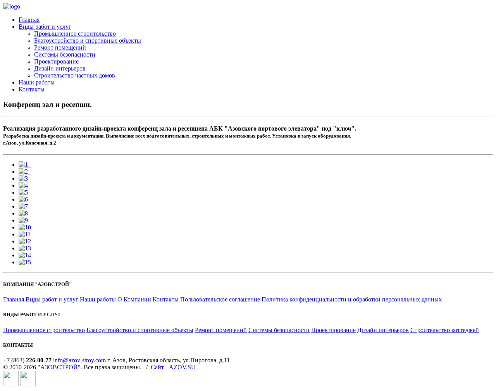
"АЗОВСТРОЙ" (59, 367)
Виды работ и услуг (45, 26)
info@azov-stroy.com (79, 360)
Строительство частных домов (74, 75)
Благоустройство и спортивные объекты (87, 40)
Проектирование (56, 61)
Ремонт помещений (60, 47)
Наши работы (37, 82)
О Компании (134, 299)
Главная (29, 19)
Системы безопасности (64, 54)
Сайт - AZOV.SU (173, 367)
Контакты (32, 89)
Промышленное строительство (75, 33)
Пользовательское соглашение (220, 299)
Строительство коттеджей (444, 330)
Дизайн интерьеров (60, 68)
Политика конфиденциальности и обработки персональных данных (352, 299)
